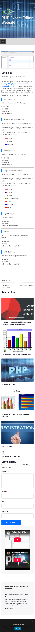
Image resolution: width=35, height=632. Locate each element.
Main (9, 280)
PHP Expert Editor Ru (27, 286)
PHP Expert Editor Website (17, 20)
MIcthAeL (23, 77)
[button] (3, 41)
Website (4, 511)
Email (4, 501)
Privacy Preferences (18, 624)
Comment (5, 471)
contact (7, 606)
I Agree (18, 628)
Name (4, 492)
